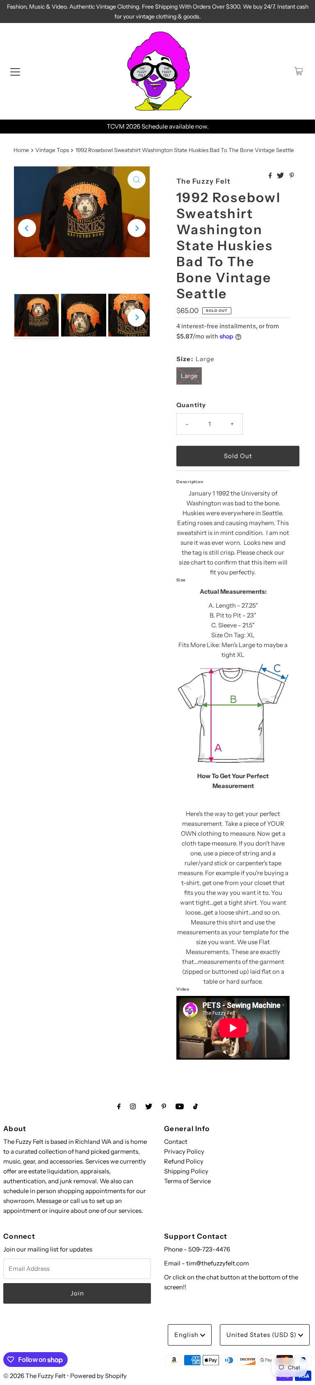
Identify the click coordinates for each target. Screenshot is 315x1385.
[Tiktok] (195, 1106)
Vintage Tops (52, 150)
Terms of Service (187, 1181)
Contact (175, 1141)
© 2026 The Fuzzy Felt (34, 1376)
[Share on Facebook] (271, 176)
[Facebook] (119, 1106)
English (187, 1335)
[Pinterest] (164, 1106)
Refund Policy (183, 1161)
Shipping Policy (186, 1171)
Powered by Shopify (98, 1376)
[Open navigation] (15, 71)
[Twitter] (148, 1106)
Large (189, 376)
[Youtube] (180, 1106)
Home (21, 150)
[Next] (137, 228)
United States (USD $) (262, 1335)
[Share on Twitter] (281, 176)
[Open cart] (298, 71)
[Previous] (27, 228)
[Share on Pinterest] (292, 176)
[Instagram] (133, 1106)
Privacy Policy (184, 1151)
